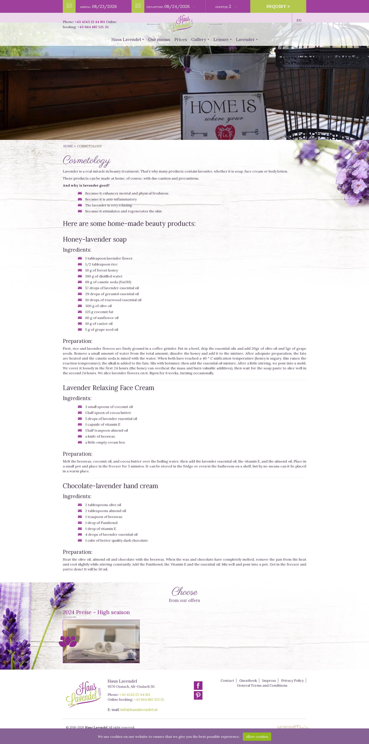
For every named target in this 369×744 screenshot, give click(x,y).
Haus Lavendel (128, 41)
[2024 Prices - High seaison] (101, 641)
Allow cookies (257, 736)
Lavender (247, 41)
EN (299, 20)
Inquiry (276, 6)
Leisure (223, 41)
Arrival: (98, 6)
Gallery (201, 41)
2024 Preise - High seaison (96, 612)
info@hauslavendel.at (139, 709)
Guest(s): (223, 6)
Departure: (168, 6)
